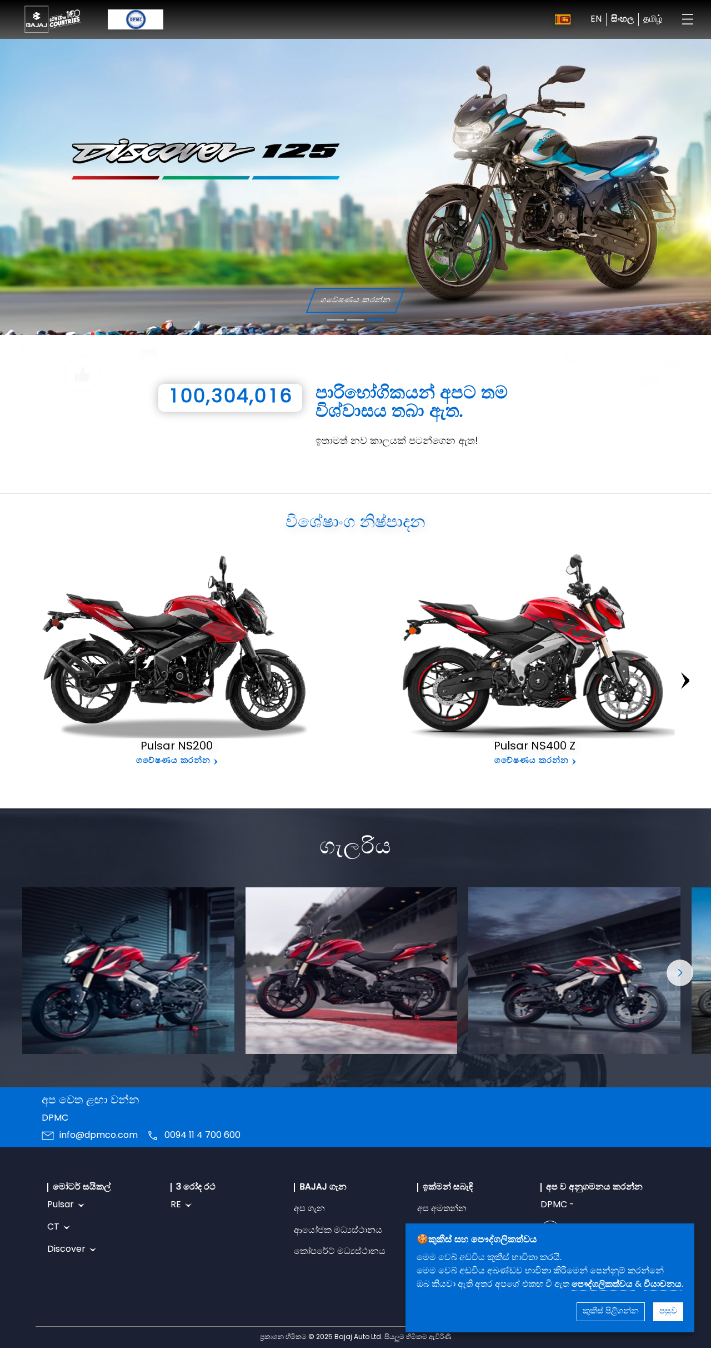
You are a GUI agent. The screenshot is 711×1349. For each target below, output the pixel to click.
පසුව (668, 1311)
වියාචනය (663, 1284)
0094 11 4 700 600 (202, 1135)
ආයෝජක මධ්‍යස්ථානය (338, 1230)
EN (596, 19)
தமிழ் (652, 19)
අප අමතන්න (442, 1209)
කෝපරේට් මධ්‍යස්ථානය (339, 1251)
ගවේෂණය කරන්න (359, 300)
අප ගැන (309, 1209)
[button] (680, 973)
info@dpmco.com (98, 1135)
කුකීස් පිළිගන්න (611, 1311)
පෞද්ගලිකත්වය (603, 1284)
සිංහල (622, 19)
